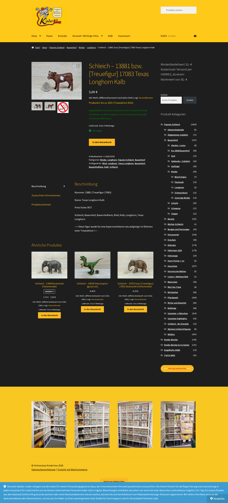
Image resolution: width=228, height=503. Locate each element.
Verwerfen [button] (219, 498)
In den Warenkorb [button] (49, 315)
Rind (104, 163)
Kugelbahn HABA (172, 350)
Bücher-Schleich (175, 224)
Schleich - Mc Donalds (178, 323)
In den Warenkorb (102, 142)
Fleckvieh (179, 182)
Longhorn (91, 47)
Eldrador (172, 245)
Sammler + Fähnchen (178, 313)
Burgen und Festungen (178, 229)
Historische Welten (177, 271)
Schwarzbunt (181, 192)
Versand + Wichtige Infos (85, 35)
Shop (34, 35)
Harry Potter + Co (176, 260)
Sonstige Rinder (182, 197)
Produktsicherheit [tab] (41, 204)
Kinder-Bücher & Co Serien (176, 345)
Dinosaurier (173, 234)
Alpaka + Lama (178, 145)
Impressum (124, 35)
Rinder (82, 47)
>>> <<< (177, 368)
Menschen (172, 282)
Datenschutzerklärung (43, 469)
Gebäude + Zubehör (180, 161)
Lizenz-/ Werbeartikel (178, 276)
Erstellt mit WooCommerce (72, 469)
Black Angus (180, 176)
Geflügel (175, 166)
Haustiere (172, 266)
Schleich (114, 167)
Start (37, 47)
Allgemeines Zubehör (178, 134)
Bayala (171, 219)
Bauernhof (71, 47)
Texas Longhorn (126, 163)
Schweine (175, 208)
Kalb (106, 167)
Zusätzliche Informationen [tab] (45, 195)
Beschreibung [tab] (38, 186)
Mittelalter (173, 292)
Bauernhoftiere (96, 167)
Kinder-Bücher (171, 339)
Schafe (174, 203)
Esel (173, 156)
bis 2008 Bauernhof (180, 150)
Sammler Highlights (177, 318)
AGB (110, 35)
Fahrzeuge (173, 255)
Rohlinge (172, 308)
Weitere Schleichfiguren (179, 329)
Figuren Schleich (57, 47)
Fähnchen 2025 (175, 250)
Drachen (172, 239)
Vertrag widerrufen (114, 481)
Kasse (49, 35)
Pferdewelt (173, 297)
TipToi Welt (169, 355)
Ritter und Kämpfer (177, 302)
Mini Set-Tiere (174, 287)
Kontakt (62, 35)
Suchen (164, 94)
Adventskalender (176, 129)
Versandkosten (146, 97)
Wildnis (171, 334)
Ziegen (174, 213)
